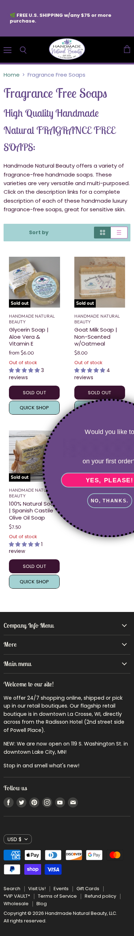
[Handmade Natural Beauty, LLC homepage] (67, 49)
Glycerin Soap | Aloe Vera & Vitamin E (29, 336)
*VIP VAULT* (17, 896)
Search (12, 888)
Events (61, 888)
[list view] (119, 232)
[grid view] (102, 232)
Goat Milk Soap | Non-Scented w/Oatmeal (95, 336)
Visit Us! (37, 888)
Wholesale (16, 903)
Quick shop (34, 581)
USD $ (14, 839)
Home (12, 75)
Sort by (39, 232)
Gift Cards (87, 888)
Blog (41, 903)
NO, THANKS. (75, 500)
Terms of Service (57, 896)
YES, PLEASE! (75, 480)
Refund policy (100, 896)
